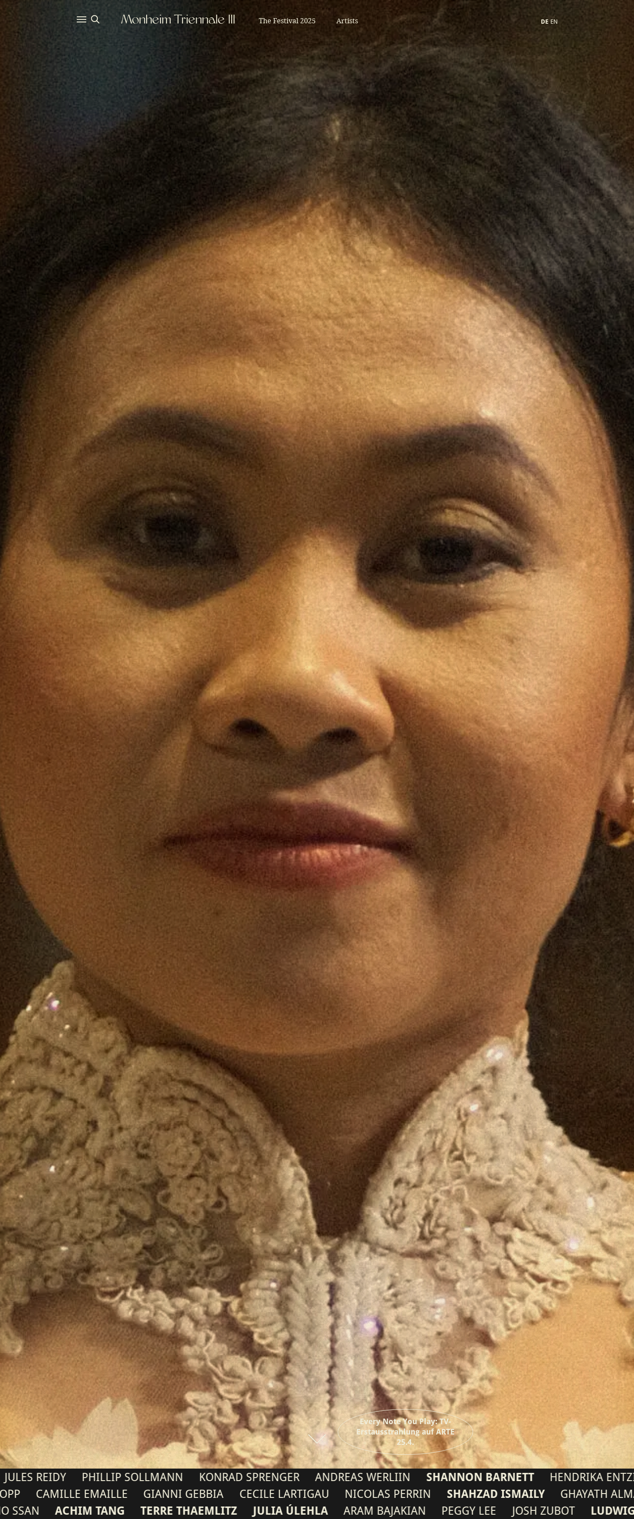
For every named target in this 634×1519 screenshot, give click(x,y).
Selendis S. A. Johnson (546, 1494)
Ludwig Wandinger (250, 1510)
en (554, 21)
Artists (347, 21)
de (545, 21)
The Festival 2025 (287, 21)
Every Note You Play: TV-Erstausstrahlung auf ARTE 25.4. (405, 1432)
